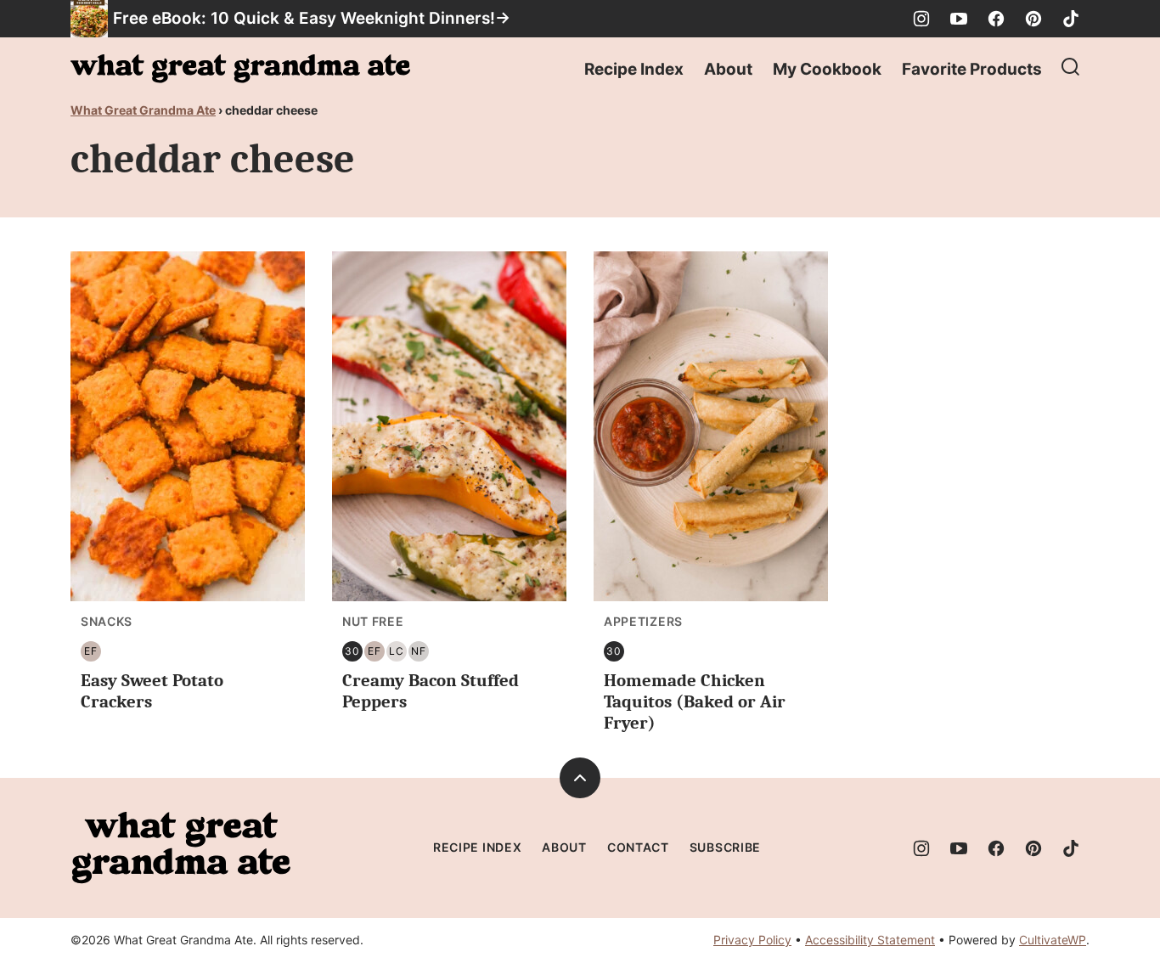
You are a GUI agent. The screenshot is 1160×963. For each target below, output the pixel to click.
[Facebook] (996, 18)
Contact (638, 847)
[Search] (1071, 67)
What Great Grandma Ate (143, 110)
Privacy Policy (752, 939)
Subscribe (725, 847)
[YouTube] (958, 18)
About (728, 69)
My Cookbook (827, 69)
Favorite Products (972, 69)
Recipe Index (634, 69)
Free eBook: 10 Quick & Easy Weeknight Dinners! (304, 18)
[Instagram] (921, 18)
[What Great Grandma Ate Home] (240, 68)
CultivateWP (1052, 939)
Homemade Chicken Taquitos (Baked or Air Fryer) (695, 701)
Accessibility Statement (870, 939)
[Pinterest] (1033, 18)
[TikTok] (1071, 18)
